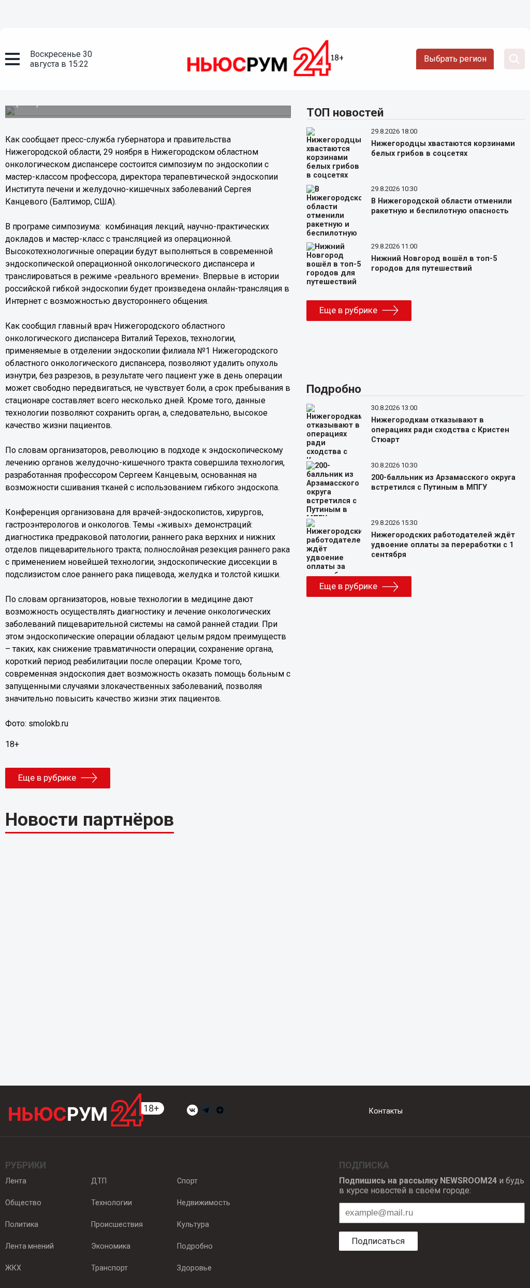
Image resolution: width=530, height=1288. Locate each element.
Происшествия (117, 1224)
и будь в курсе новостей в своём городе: (431, 1185)
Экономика (110, 1246)
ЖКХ (13, 1268)
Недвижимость (203, 1202)
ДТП (99, 1181)
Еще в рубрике (47, 777)
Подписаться (378, 1241)
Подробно (195, 1246)
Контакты (386, 1111)
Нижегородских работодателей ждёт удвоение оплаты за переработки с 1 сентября (443, 545)
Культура (193, 1224)
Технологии (111, 1202)
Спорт (187, 1181)
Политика (21, 1224)
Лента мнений (29, 1246)
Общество (23, 1202)
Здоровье (194, 1268)
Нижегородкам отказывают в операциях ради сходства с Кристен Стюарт (440, 430)
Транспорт (109, 1268)
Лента (15, 1181)
